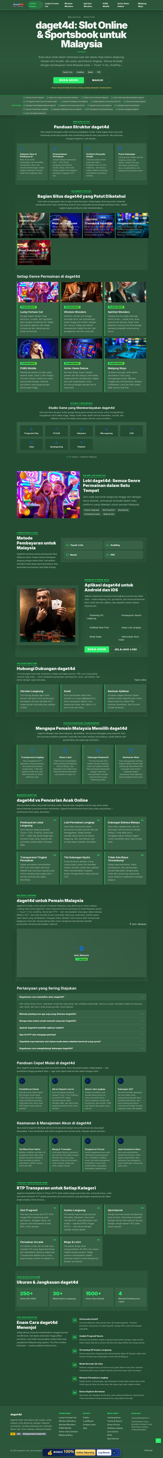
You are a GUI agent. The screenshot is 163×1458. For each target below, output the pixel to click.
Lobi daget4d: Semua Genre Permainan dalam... (41, 101)
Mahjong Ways (142, 4)
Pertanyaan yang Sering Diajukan (127, 105)
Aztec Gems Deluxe (123, 4)
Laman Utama (33, 4)
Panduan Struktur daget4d (34, 97)
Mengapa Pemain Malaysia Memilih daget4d (40, 105)
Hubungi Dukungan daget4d (134, 101)
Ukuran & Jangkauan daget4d (127, 109)
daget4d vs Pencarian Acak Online (72, 105)
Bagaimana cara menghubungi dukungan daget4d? (46, 1048)
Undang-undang (115, 1428)
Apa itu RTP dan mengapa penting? (37, 1034)
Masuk (97, 80)
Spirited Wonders (88, 4)
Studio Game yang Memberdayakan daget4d (128, 97)
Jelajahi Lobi (125, 649)
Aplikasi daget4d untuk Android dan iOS (106, 101)
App (85, 1428)
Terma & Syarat (114, 1421)
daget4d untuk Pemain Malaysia (99, 105)
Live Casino (112, 1431)
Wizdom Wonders (69, 4)
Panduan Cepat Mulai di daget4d (36, 109)
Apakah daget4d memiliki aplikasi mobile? (41, 1027)
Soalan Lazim (89, 1424)
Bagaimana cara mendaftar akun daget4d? (41, 997)
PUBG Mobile (106, 4)
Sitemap (149, 1450)
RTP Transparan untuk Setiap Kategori (99, 109)
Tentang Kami (113, 1417)
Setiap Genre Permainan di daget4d (95, 97)
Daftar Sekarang (85, 1452)
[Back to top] (158, 1440)
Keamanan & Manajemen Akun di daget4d (66, 109)
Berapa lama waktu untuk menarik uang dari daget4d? (47, 1021)
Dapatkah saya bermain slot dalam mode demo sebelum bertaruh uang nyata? (60, 1041)
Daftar (86, 1417)
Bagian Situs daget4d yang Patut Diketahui (62, 97)
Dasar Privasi (113, 1424)
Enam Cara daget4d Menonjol (35, 113)
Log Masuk (88, 1421)
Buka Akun (68, 80)
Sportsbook (113, 1438)
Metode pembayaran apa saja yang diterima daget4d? (47, 1014)
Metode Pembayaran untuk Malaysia (74, 101)
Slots (109, 1435)
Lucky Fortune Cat (52, 4)
